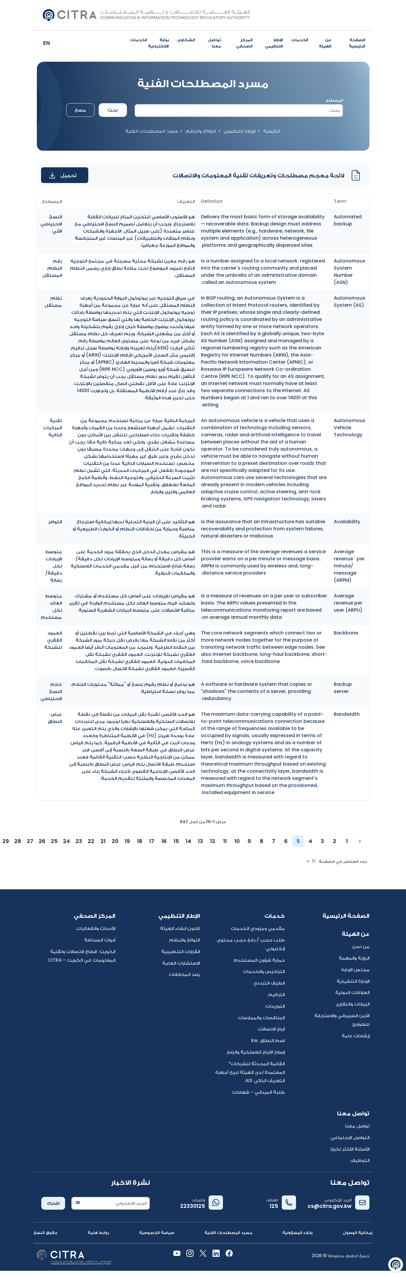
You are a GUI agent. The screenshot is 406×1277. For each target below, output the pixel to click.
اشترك (53, 1203)
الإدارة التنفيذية (353, 981)
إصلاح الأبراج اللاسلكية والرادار (255, 1052)
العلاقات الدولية (352, 992)
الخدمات (299, 40)
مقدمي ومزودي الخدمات (258, 928)
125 (274, 1206)
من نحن (360, 946)
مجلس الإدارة (355, 969)
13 (200, 841)
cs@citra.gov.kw (330, 1206)
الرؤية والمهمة (354, 958)
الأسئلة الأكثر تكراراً (350, 1149)
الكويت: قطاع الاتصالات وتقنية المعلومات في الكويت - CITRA (81, 955)
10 (237, 841)
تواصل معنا (214, 43)
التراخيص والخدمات (264, 971)
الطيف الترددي (269, 982)
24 (66, 841)
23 (78, 841)
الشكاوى (186, 40)
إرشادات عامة (355, 1035)
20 (115, 841)
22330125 (192, 1206)
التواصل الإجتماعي (350, 1137)
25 (54, 841)
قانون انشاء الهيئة (180, 928)
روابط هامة (98, 1232)
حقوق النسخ (45, 1232)
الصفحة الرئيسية (357, 43)
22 (91, 841)
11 (225, 841)
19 (127, 841)
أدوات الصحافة (99, 939)
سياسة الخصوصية (156, 1232)
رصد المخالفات (184, 974)
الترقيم (276, 994)
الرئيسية (271, 131)
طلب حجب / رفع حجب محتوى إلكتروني (251, 944)
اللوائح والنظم (201, 131)
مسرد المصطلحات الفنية (228, 1232)
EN (46, 43)
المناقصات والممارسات (261, 1017)
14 (188, 841)
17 (151, 841)
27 (30, 841)
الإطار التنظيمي (274, 43)
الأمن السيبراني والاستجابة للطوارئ (341, 1020)
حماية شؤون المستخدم (259, 960)
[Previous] (360, 841)
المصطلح (334, 100)
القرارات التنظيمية (180, 951)
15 (176, 841)
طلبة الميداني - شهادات (258, 1092)
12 (212, 841)
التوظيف (359, 1160)
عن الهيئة (325, 43)
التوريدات (275, 1006)
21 (103, 841)
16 (164, 841)
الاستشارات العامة (181, 963)
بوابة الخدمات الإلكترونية (149, 43)
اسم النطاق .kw (268, 1040)
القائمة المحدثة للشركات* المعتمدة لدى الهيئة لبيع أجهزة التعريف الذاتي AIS (250, 1072)
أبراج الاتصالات (271, 1028)
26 (42, 841)
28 (17, 841)
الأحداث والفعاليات (95, 928)
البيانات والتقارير (352, 1004)
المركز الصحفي (244, 43)
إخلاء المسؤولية (297, 1232)
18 (139, 841)
